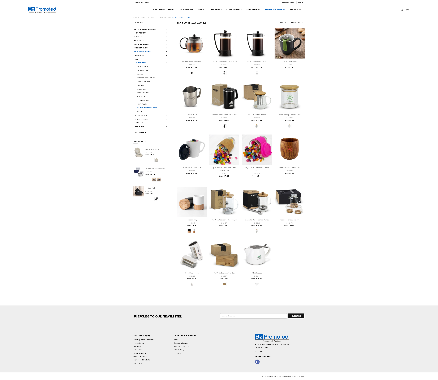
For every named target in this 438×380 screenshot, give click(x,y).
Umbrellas (139, 123)
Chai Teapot (257, 273)
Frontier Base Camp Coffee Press (224, 115)
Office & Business (253, 10)
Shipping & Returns (181, 343)
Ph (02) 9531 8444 (142, 2)
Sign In (300, 2)
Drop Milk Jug (192, 115)
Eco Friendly (216, 10)
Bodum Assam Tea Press (192, 62)
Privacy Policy (179, 350)
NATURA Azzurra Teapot (257, 115)
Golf (137, 59)
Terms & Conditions (181, 346)
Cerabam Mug (191, 220)
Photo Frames (142, 104)
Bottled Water (142, 70)
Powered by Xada (298, 376)
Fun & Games (140, 55)
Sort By (283, 23)
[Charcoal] (156, 199)
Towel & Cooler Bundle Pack (155, 169)
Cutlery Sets (141, 89)
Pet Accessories (143, 100)
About (176, 340)
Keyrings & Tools (141, 115)
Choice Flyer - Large (152, 149)
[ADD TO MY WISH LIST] (202, 32)
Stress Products (141, 119)
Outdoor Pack (150, 188)
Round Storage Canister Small (289, 115)
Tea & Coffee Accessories (147, 108)
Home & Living (140, 63)
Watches (140, 112)
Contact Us (178, 353)
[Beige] (154, 179)
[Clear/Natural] (257, 126)
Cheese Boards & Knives (146, 78)
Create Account (288, 2)
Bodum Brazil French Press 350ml (224, 62)
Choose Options (192, 54)
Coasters (140, 85)
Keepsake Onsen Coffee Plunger (257, 220)
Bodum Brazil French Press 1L (257, 62)
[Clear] (257, 231)
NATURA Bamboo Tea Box (224, 273)
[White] (194, 231)
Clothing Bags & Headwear (164, 10)
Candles (140, 74)
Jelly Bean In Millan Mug (192, 168)
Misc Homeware (143, 93)
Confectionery (186, 10)
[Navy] (159, 179)
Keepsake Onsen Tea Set (289, 220)
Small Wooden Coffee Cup (289, 168)
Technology (295, 10)
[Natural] (156, 160)
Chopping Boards (143, 82)
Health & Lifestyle (234, 10)
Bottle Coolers (143, 67)
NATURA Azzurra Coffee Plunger (224, 220)
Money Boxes (142, 97)
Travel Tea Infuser (290, 62)
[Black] (192, 73)
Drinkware (202, 10)
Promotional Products (275, 10)
